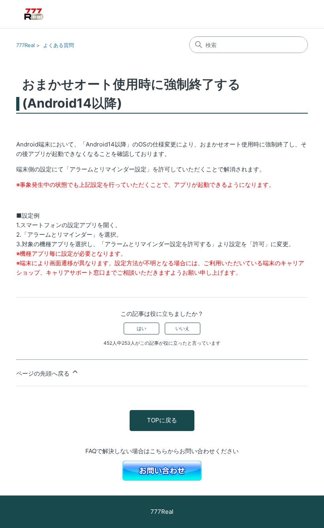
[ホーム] (45, 14)
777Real (25, 45)
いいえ (182, 328)
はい (141, 328)
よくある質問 (58, 45)
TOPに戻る (162, 420)
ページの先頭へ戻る (43, 373)
